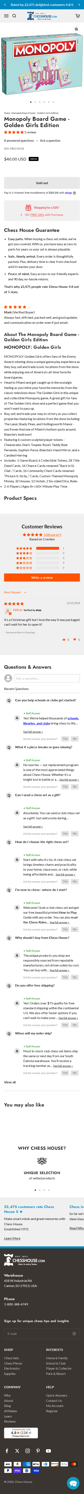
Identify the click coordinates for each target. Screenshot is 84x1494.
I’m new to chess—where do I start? (41, 890)
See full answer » (33, 731)
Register (52, 1411)
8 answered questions (19, 140)
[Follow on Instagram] (27, 1451)
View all (10, 1082)
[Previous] (5, 4)
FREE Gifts (37, 214)
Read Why (77, 1228)
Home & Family (57, 1358)
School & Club (56, 1363)
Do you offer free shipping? (35, 985)
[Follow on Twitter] (17, 1451)
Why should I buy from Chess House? (42, 937)
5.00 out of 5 (52, 535)
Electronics (12, 1368)
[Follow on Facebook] (7, 1451)
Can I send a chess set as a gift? (37, 795)
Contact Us (54, 1400)
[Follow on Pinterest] (38, 1451)
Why (7, 1395)
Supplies (10, 1373)
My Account (54, 1406)
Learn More (12, 1238)
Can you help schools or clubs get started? (45, 700)
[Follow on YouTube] (48, 1451)
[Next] (79, 4)
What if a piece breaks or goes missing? (43, 747)
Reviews (10, 1421)
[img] (14, 604)
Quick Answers (56, 1395)
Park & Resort (56, 1373)
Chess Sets (11, 1358)
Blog (7, 1406)
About (8, 1400)
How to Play (68, 912)
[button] (14, 132)
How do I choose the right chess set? (42, 842)
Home (7, 113)
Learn (8, 1416)
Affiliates (10, 1411)
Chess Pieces (13, 1363)
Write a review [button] (42, 577)
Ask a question (50, 140)
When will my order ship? (33, 1033)
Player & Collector (59, 1368)
